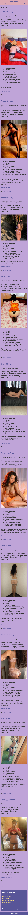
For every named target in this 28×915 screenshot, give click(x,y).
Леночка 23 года (8, 635)
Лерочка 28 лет (7, 902)
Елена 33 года (6, 364)
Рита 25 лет (5, 904)
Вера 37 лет (5, 276)
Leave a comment (7, 94)
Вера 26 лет (5, 898)
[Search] (24, 4)
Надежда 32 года (8, 800)
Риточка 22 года (7, 12)
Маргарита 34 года (8, 900)
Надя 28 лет (6, 546)
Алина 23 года (7, 101)
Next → (5, 887)
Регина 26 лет (6, 896)
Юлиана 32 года (7, 197)
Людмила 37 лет (8, 453)
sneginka (14, 1)
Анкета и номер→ (7, 91)
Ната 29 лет (6, 718)
